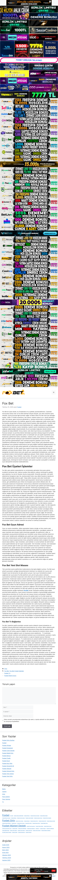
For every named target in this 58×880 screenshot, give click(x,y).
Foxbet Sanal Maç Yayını (7, 828)
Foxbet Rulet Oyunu (10, 675)
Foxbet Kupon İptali (36, 823)
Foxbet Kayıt (6, 761)
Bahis (4, 789)
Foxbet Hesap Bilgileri (6, 823)
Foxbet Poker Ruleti (39, 826)
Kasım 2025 (5, 847)
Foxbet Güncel (27, 821)
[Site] (29, 101)
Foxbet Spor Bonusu (31, 828)
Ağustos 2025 (6, 855)
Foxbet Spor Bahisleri (22, 828)
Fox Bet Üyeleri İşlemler (17, 671)
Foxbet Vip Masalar (50, 828)
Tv (3, 802)
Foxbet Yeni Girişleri (37, 830)
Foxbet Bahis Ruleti (44, 815)
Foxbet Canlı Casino (21, 817)
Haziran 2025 (6, 860)
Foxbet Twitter (43, 828)
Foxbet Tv (7, 673)
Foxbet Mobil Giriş (7, 753)
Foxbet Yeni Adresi (8, 773)
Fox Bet (6, 671)
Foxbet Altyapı (6, 745)
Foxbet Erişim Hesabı (47, 817)
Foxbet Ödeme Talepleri (45, 830)
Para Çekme (6, 796)
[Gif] (29, 164)
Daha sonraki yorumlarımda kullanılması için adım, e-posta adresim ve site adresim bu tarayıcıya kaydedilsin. (29, 720)
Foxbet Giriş (8, 820)
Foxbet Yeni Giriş (7, 776)
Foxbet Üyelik (6, 758)
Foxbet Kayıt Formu (21, 823)
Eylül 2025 (5, 852)
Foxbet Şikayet (6, 768)
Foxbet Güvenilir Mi (8, 766)
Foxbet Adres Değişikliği (18, 815)
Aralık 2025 (5, 845)
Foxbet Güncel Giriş (8, 771)
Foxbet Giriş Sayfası (8, 740)
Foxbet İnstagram (7, 748)
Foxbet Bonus (6, 756)
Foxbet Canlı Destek (8, 750)
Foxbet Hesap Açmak (51, 821)
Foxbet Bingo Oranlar (6, 817)
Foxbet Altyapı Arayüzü (34, 815)
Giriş (5, 668)
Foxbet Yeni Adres (13, 830)
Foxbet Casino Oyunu (38, 817)
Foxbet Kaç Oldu (7, 763)
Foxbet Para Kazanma (31, 826)
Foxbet (4, 743)
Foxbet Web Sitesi (5, 830)
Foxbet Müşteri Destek (14, 825)
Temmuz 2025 (6, 857)
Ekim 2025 (5, 850)
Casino (4, 791)
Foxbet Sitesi (14, 828)
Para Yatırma (6, 799)
